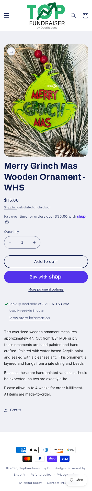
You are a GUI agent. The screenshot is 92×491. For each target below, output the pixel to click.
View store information (29, 318)
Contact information (62, 483)
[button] (7, 16)
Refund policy (41, 474)
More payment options (46, 289)
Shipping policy (30, 483)
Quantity (11, 232)
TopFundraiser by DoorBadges (43, 468)
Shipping (10, 207)
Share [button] (15, 410)
